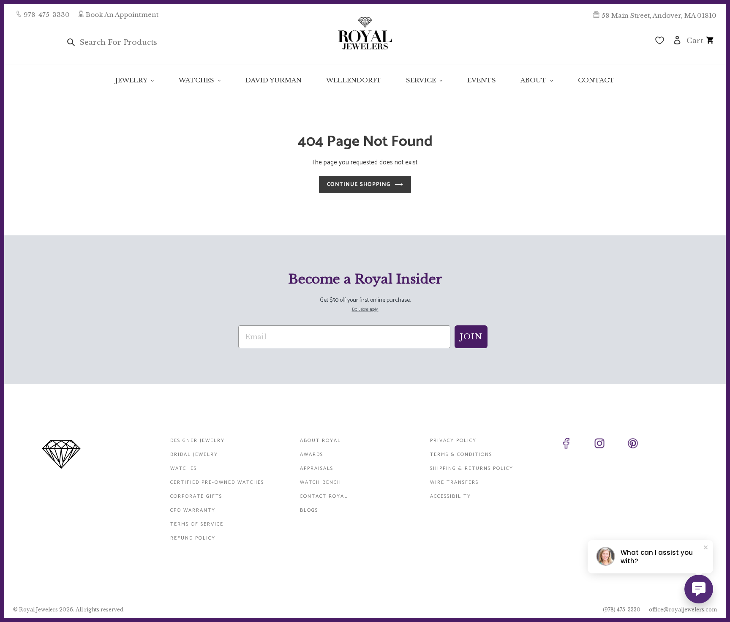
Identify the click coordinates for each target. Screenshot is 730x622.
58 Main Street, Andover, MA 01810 (659, 15)
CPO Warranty (192, 510)
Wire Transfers (454, 482)
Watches (183, 468)
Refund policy (192, 538)
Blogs (309, 510)
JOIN (471, 336)
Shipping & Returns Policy (471, 468)
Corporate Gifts (196, 496)
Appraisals (316, 468)
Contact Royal (324, 496)
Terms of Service (196, 524)
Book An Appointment (122, 15)
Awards (311, 454)
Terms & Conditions (461, 454)
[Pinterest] (642, 445)
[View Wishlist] (660, 41)
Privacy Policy (453, 440)
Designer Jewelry (197, 440)
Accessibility (450, 496)
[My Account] (677, 39)
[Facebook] (575, 445)
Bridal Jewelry (194, 454)
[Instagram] (609, 445)
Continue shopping (359, 184)
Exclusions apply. (365, 309)
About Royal (320, 440)
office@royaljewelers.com (683, 609)
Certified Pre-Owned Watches (217, 482)
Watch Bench (320, 482)
